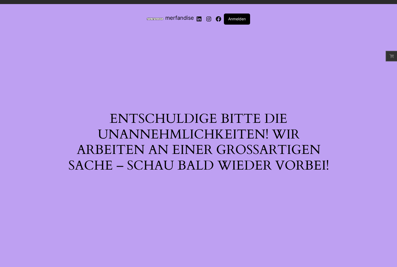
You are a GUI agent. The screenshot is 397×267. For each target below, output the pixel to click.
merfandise (179, 18)
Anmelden (237, 19)
